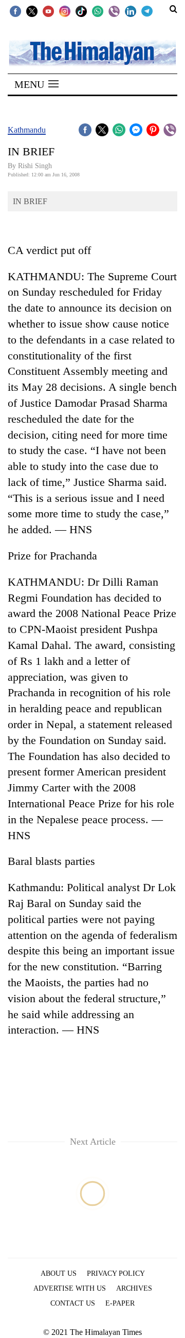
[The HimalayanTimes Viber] (114, 11)
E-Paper (120, 1303)
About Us (59, 1273)
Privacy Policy (116, 1273)
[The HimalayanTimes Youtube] (48, 11)
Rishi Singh (35, 166)
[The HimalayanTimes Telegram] (147, 11)
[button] (36, 84)
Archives (134, 1288)
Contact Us (72, 1303)
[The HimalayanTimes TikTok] (81, 11)
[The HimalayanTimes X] (32, 11)
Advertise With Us (69, 1288)
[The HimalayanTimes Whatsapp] (97, 11)
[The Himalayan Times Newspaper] (92, 52)
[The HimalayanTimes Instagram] (64, 11)
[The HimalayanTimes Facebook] (15, 11)
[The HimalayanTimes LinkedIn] (130, 11)
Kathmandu (27, 129)
